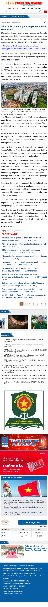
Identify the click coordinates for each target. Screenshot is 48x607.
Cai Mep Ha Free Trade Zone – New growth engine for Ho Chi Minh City (24, 296)
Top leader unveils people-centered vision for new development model (22, 290)
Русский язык (36, 8)
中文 (18, 8)
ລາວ (23, 8)
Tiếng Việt (11, 8)
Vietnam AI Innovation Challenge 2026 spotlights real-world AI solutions (24, 263)
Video (3, 542)
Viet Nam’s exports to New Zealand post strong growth (24, 245)
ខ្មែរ (28, 8)
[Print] (45, 21)
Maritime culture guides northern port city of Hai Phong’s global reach (21, 239)
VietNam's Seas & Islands (13, 478)
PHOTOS (3, 311)
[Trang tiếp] (41, 304)
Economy (4, 16)
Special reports (18, 16)
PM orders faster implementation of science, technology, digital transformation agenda (24, 277)
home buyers (12, 230)
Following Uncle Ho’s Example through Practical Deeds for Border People (36, 548)
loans (20, 230)
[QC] (24, 441)
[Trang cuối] (45, 304)
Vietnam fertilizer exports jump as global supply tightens (24, 257)
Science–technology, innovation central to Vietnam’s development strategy (23, 284)
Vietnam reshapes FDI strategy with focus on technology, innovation (20, 269)
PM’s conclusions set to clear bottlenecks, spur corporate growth (21, 251)
